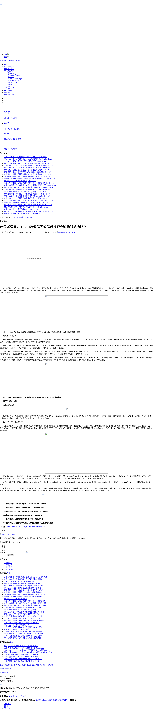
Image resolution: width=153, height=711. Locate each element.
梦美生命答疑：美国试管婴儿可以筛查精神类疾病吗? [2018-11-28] (28, 159)
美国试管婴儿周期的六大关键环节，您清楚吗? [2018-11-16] (25, 192)
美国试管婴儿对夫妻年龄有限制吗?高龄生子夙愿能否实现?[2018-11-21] (30, 178)
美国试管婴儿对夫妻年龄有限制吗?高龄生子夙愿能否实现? (25, 596)
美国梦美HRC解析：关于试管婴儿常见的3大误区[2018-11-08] (26, 202)
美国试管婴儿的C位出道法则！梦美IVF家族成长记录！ (24, 634)
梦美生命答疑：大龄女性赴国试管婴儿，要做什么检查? (24, 586)
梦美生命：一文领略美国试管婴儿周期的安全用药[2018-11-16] (27, 189)
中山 (57, 700)
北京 (44, 700)
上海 (47, 700)
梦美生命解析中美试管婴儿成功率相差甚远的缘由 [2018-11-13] (27, 196)
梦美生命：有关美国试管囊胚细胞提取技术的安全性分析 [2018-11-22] (29, 176)
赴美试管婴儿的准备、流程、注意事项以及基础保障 (23, 636)
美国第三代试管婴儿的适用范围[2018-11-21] (20, 181)
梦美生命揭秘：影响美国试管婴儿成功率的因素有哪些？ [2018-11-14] (29, 194)
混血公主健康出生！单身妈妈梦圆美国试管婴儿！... (23, 659)
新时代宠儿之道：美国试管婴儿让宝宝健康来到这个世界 (25, 605)
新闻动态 (3, 60)
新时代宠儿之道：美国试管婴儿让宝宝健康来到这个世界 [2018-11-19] (29, 187)
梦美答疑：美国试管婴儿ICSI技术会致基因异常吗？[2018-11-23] (27, 172)
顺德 (60, 700)
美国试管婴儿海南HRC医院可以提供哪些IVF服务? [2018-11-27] (27, 163)
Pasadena (11, 73)
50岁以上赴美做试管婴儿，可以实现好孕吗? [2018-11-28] (25, 161)
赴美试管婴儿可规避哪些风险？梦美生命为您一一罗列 (24, 616)
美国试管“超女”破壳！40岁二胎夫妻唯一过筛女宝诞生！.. (25, 648)
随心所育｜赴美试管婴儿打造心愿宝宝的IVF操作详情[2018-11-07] (28, 205)
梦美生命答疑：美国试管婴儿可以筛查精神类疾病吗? (26, 527)
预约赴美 (50, 665)
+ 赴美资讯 (8, 567)
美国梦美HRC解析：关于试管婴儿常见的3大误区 (22, 618)
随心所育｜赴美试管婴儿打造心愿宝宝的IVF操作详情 (24, 620)
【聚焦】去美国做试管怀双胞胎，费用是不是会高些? (23, 631)
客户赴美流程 (9, 90)
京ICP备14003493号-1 (16, 696)
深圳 (37, 700)
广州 (40, 700)
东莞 (50, 700)
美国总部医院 (9, 71)
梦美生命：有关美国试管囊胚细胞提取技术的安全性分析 (25, 594)
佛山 (54, 700)
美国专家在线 (5, 665)
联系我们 (17, 60)
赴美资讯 (28, 217)
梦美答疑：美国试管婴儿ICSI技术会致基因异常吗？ (23, 592)
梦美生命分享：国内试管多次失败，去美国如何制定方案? (25, 603)
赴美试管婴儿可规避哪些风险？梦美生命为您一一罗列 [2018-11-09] (28, 200)
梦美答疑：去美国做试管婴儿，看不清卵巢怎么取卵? (23, 590)
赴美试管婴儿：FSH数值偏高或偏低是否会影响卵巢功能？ (25, 157)
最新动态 (20, 217)
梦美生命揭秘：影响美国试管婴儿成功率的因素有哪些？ (25, 612)
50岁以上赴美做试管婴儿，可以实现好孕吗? (20, 581)
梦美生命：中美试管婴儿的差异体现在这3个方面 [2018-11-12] (26, 198)
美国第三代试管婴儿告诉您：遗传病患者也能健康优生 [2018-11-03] (28, 211)
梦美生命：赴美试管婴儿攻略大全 (16, 625)
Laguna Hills (12, 82)
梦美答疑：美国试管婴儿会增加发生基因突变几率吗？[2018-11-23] (28, 174)
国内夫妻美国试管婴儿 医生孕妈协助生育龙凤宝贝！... (24, 657)
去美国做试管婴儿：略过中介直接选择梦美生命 (21, 623)
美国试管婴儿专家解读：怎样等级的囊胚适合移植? (23, 638)
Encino (10, 84)
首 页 (6, 706)
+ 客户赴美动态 (10, 569)
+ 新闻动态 (8, 565)
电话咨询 (7, 704)
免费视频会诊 (9, 95)
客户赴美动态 (9, 67)
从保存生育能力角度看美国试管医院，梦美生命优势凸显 (25, 601)
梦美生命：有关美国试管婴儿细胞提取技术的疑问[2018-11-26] (27, 168)
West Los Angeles (14, 75)
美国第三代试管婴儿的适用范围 (15, 599)
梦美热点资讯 (9, 69)
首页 (5, 64)
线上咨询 (7, 708)
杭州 (64, 700)
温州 (67, 700)
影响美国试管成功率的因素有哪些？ (17, 629)
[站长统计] (25, 696)
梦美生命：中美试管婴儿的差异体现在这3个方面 (22, 614)
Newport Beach (13, 80)
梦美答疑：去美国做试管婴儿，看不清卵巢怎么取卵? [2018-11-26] (28, 170)
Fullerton (11, 86)
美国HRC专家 (9, 88)
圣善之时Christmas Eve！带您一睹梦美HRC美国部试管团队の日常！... (29, 652)
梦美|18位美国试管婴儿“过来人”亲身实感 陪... (21, 646)
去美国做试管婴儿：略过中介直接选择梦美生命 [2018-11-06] (26, 207)
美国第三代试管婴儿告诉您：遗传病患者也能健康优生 (24, 627)
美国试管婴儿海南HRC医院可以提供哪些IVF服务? (22, 583)
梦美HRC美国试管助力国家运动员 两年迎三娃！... (22, 654)
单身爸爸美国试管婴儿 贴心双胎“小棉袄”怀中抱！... (23, 661)
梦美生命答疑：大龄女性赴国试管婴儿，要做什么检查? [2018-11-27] (29, 165)
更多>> (9, 573)
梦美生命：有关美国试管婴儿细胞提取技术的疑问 (22, 588)
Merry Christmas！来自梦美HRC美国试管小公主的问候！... (25, 650)
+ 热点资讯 (8, 563)
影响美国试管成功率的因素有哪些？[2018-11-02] (22, 213)
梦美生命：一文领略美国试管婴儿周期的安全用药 (22, 607)
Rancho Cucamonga (15, 79)
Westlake (11, 77)
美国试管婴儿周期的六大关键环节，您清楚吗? (21, 610)
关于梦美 (10, 60)
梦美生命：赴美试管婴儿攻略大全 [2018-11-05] (21, 209)
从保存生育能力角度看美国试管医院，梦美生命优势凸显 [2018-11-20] (29, 183)
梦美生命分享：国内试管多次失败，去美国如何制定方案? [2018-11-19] (30, 185)
